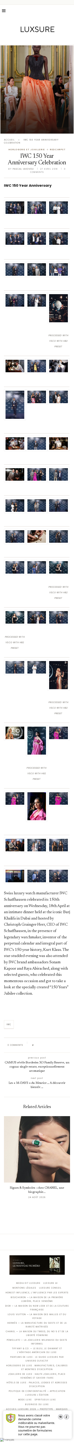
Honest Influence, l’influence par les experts (37, 1292)
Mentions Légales (24, 1287)
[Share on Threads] (59, 1045)
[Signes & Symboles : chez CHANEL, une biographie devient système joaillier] (37, 1149)
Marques (62, 1409)
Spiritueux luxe (45, 1399)
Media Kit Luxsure (28, 1283)
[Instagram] (34, 38)
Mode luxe (25, 1399)
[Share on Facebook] (40, 1045)
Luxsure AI (50, 1283)
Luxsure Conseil (50, 1287)
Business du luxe (37, 1404)
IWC (9, 1024)
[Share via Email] (67, 1045)
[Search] (70, 10)
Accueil (9, 139)
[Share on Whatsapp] (55, 1045)
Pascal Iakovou (23, 168)
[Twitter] (29, 38)
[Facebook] (23, 38)
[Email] (51, 38)
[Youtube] (45, 38)
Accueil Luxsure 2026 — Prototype (29, 1409)
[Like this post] (36, 1045)
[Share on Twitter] (44, 1045)
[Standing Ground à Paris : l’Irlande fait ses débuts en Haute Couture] (37, 89)
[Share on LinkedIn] (52, 1045)
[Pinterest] (40, 38)
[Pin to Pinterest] (48, 1045)
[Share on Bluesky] (63, 1045)
